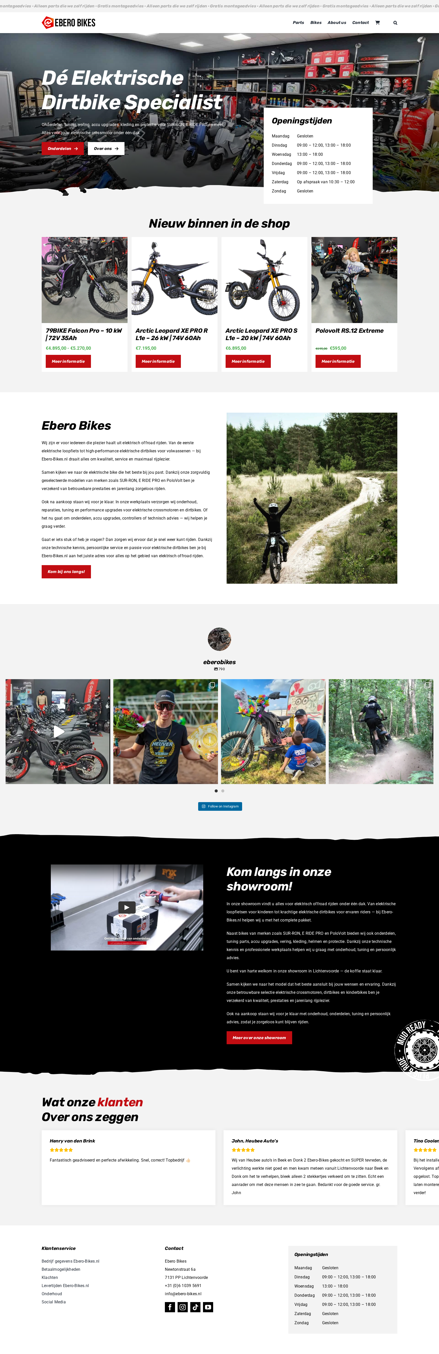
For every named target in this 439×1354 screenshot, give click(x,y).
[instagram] (183, 1307)
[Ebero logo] (68, 18)
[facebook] (170, 1307)
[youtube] (208, 1307)
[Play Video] (127, 907)
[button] (395, 22)
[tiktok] (195, 1307)
